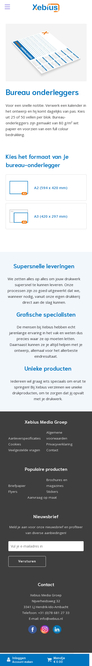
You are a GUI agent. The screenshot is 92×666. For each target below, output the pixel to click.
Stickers (52, 491)
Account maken (22, 661)
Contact (52, 450)
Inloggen (19, 658)
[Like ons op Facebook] (32, 629)
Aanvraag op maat (42, 497)
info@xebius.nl (51, 618)
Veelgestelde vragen (24, 450)
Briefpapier (17, 485)
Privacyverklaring (59, 444)
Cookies (14, 444)
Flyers (12, 491)
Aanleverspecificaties (24, 438)
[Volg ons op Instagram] (44, 629)
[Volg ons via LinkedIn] (57, 629)
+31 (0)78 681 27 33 (53, 613)
